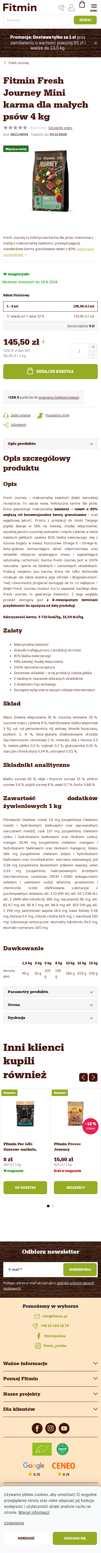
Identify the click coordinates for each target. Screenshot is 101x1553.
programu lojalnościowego (59, 397)
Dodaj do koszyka (55, 371)
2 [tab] (53, 1206)
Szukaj (85, 20)
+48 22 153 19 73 (55, 1325)
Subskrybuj (80, 1269)
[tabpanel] (25, 1142)
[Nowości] (25, 1113)
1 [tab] (48, 1206)
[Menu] (94, 7)
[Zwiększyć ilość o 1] (93, 347)
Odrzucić (26, 1538)
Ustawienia (14, 1522)
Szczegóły (76, 1187)
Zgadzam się (75, 1538)
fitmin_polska (54, 1345)
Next (93, 1077)
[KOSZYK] (82, 6)
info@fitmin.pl (54, 1316)
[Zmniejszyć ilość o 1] (93, 354)
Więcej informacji (34, 1512)
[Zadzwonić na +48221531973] (61, 7)
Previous (83, 1077)
